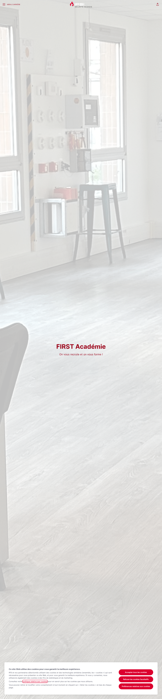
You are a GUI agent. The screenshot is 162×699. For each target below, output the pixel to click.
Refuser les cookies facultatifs (136, 679)
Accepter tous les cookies (136, 672)
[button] (158, 4)
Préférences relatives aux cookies (136, 686)
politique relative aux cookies (35, 681)
